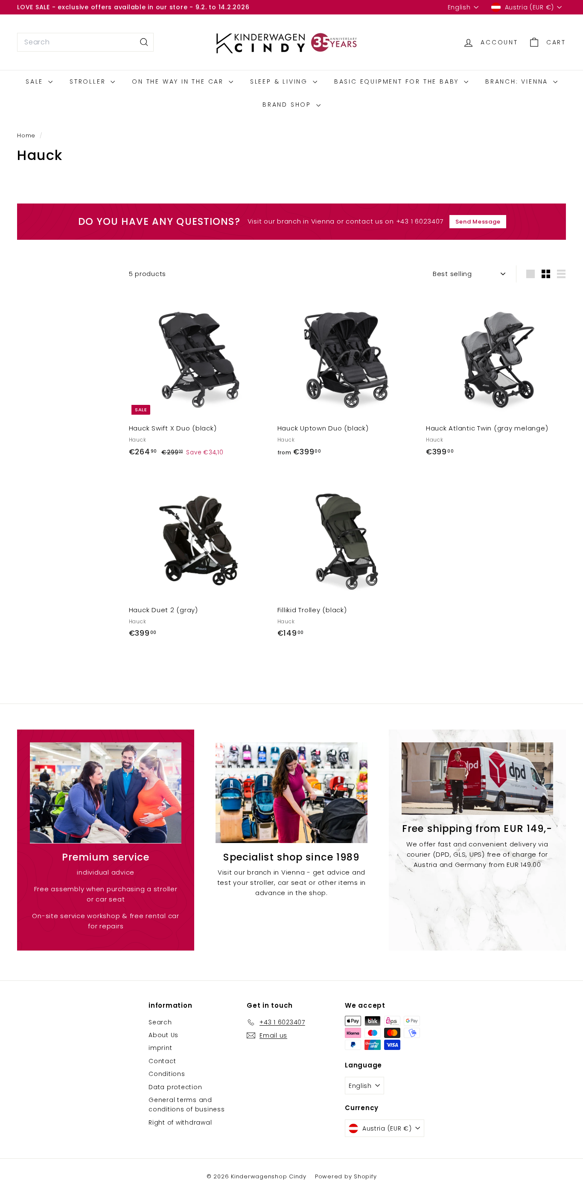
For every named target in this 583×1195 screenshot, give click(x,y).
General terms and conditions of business (187, 1105)
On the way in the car (179, 81)
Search (160, 1022)
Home (27, 135)
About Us (163, 1035)
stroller (89, 81)
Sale (36, 81)
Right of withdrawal (180, 1122)
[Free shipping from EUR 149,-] (477, 778)
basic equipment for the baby (398, 81)
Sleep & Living (280, 81)
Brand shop (288, 104)
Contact (162, 1061)
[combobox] (85, 42)
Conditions (167, 1074)
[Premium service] (105, 792)
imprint (160, 1048)
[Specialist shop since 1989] (291, 792)
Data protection (175, 1087)
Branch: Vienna (518, 81)
